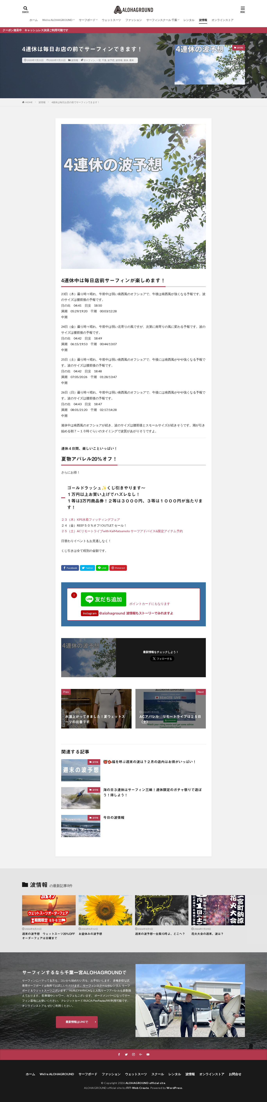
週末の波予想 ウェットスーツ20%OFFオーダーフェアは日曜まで (48, 936)
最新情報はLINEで (77, 1021)
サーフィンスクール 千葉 (161, 20)
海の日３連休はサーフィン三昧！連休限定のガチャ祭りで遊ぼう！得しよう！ (152, 792)
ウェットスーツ (111, 20)
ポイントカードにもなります (148, 603)
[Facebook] (70, 568)
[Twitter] (87, 568)
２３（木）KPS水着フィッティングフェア (90, 519)
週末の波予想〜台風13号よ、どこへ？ (160, 933)
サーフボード (87, 20)
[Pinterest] (118, 568)
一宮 (98, 60)
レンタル (189, 20)
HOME (29, 102)
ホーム (34, 20)
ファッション (133, 20)
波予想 (111, 60)
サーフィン (89, 60)
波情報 (203, 20)
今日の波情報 (113, 817)
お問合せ (235, 1074)
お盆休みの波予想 (90, 933)
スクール (157, 1074)
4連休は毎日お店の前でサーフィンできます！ (75, 102)
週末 (131, 60)
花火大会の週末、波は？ (207, 933)
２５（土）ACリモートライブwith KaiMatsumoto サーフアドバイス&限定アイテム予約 (122, 531)
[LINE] (102, 568)
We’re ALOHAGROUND (57, 20)
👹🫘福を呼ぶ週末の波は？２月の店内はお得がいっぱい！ (149, 761)
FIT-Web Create (137, 1087)
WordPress (174, 1087)
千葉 (104, 60)
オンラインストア (223, 20)
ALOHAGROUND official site (145, 1083)
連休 (126, 60)
